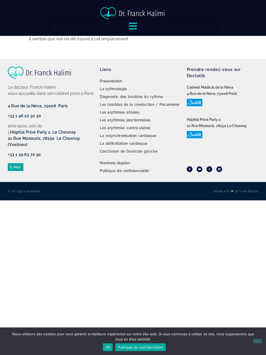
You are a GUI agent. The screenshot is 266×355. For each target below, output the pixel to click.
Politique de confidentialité (140, 347)
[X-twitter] (209, 169)
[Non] (257, 341)
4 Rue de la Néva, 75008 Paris (38, 105)
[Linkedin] (219, 169)
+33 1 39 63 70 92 (24, 154)
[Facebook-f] (189, 169)
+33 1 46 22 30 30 (24, 115)
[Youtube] (199, 169)
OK (107, 347)
